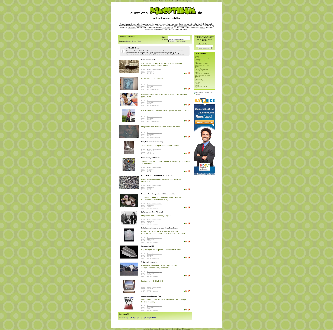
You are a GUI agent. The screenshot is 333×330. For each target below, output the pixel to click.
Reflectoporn (199, 78)
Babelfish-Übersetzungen (202, 58)
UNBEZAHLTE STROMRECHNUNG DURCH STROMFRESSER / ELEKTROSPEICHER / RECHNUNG (164, 233)
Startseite (146, 1)
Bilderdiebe (140, 26)
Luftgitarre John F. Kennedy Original (156, 216)
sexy (135, 24)
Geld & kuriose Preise (201, 69)
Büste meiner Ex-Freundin (152, 79)
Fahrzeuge (198, 68)
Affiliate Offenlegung (183, 1)
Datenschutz (163, 1)
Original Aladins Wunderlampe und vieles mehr (160, 127)
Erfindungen (132, 28)
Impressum (154, 1)
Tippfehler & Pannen (201, 86)
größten (202, 28)
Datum (128, 41)
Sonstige (197, 83)
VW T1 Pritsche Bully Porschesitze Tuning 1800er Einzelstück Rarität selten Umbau (161, 64)
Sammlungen (199, 79)
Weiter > (153, 318)
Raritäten (197, 76)
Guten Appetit (199, 70)
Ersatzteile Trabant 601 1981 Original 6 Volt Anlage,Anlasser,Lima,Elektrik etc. (159, 267)
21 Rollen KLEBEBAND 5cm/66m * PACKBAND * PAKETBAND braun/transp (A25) (161, 199)
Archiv (197, 56)
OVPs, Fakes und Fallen (202, 75)
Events (197, 66)
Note (133, 41)
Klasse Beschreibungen (154, 69)
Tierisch (197, 85)
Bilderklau (198, 59)
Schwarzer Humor (200, 80)
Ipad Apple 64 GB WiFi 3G (152, 281)
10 (148, 318)
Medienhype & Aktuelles (202, 73)
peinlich (152, 24)
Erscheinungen (167, 28)
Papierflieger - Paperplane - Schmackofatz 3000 (161, 250)
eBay (196, 62)
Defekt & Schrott (200, 60)
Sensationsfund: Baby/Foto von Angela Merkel (160, 145)
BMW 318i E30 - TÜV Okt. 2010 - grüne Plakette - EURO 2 (165, 111)
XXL (196, 88)
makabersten (149, 29)
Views (139, 41)
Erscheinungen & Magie (202, 65)
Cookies (172, 1)
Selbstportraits (182, 26)
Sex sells (197, 82)
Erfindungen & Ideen (201, 63)
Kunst (196, 72)
